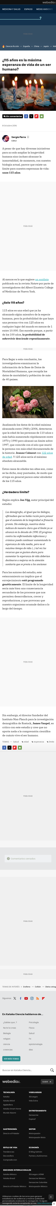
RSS (37, 998)
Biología (7, 1033)
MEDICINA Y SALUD (11, 9)
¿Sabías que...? (10, 1022)
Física (31, 1027)
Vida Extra (33, 1100)
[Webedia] (49, 2)
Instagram (32, 998)
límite (51, 741)
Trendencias (8, 1151)
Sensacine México (37, 1178)
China (36, 46)
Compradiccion (10, 1159)
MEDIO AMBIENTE (44, 9)
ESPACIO (28, 9)
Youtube (26, 998)
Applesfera (8, 1104)
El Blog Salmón (35, 1151)
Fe (30, 1038)
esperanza (39, 741)
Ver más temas (11, 1058)
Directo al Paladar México (14, 1186)
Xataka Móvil (9, 1100)
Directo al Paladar (11, 1133)
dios (31, 1049)
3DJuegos (33, 1096)
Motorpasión (34, 1133)
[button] (20, 137)
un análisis (42, 279)
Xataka (6, 1096)
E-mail (42, 116)
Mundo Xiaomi (9, 1112)
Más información (44, 1203)
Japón (46, 46)
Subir (45, 1081)
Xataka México (10, 1174)
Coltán (38, 986)
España (26, 46)
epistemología (35, 1044)
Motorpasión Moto (37, 1137)
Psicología (34, 1022)
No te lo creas (9, 1027)
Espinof (32, 1119)
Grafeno (27, 986)
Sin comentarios (14, 116)
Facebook (26, 116)
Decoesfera (8, 1155)
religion (6, 1038)
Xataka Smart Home (12, 1108)
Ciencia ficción (12, 46)
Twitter (31, 116)
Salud (16, 741)
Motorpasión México (38, 1186)
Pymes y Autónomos (38, 1155)
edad (26, 741)
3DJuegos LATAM (36, 1174)
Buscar (52, 1070)
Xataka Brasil (9, 1178)
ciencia (6, 1044)
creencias (8, 1049)
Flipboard (36, 116)
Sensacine (33, 1115)
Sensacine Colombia (38, 1182)
